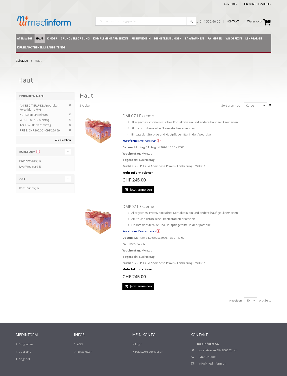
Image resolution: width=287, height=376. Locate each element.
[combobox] (145, 21)
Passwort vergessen (149, 352)
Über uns (25, 352)
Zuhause (22, 61)
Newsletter (84, 352)
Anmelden (230, 4)
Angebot (24, 359)
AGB (80, 344)
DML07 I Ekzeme (138, 115)
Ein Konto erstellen (257, 4)
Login (138, 344)
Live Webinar (30, 166)
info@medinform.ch (212, 363)
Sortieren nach (231, 105)
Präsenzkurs (30, 161)
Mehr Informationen (138, 173)
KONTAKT (232, 21)
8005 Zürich (29, 188)
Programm (26, 344)
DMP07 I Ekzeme (138, 206)
